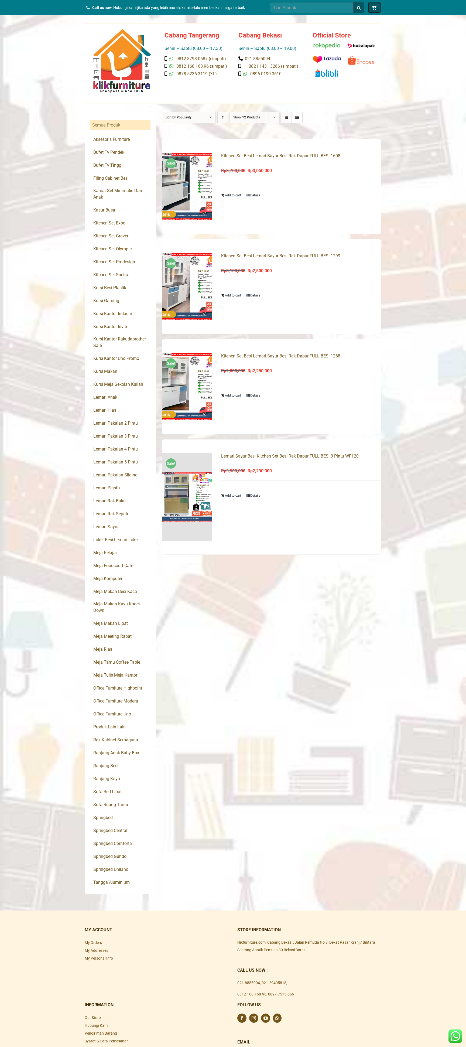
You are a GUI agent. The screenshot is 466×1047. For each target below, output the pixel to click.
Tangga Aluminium (111, 882)
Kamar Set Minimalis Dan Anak (117, 194)
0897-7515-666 (281, 994)
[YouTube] (265, 1018)
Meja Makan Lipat (110, 623)
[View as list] (297, 117)
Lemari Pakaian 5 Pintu (115, 462)
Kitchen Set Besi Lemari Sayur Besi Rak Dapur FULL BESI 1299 (280, 255)
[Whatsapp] (277, 1018)
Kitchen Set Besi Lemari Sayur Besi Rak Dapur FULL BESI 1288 (280, 356)
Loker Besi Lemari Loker (116, 539)
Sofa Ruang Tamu (110, 804)
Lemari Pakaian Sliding (115, 475)
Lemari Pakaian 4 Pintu (115, 449)
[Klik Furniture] (122, 31)
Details (255, 195)
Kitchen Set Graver (110, 235)
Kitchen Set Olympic (112, 248)
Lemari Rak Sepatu (111, 513)
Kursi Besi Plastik (109, 287)
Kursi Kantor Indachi (112, 313)
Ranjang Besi (105, 765)
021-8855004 (248, 983)
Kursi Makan (105, 371)
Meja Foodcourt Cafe (113, 565)
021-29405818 (274, 983)
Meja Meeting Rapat (112, 636)
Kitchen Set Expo (109, 223)
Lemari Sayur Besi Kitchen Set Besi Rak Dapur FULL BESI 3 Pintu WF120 (290, 456)
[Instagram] (253, 1018)
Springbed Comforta (112, 843)
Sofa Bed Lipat (107, 791)
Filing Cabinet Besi (111, 178)
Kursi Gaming (106, 300)
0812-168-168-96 (251, 994)
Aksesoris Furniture (111, 139)
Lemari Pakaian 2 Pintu (115, 423)
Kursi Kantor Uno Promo (116, 358)
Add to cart (233, 195)
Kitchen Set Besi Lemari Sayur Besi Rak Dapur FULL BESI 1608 (280, 155)
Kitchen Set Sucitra (111, 274)
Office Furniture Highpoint (117, 688)
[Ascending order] (222, 117)
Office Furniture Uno (112, 714)
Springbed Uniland (110, 869)
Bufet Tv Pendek (108, 152)
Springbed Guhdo (109, 856)
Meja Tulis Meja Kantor (115, 675)
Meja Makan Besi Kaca (115, 591)
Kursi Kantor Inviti (110, 326)
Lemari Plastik (107, 487)
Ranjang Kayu (106, 778)
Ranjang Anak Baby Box (116, 752)
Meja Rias (102, 649)
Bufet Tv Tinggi (107, 165)
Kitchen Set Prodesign (114, 261)
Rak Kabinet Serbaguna (115, 739)
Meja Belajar (105, 552)
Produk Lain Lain (109, 726)
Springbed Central (110, 830)
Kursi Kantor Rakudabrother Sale (119, 342)
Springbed (103, 817)
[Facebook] (241, 1018)
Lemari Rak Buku (109, 500)
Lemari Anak (105, 397)
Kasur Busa (104, 210)
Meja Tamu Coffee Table (116, 662)
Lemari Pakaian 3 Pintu (115, 436)
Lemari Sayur (106, 526)
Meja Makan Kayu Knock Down (117, 607)
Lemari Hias (104, 410)
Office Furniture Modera (115, 701)
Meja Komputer (107, 578)
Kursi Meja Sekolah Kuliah (118, 384)
